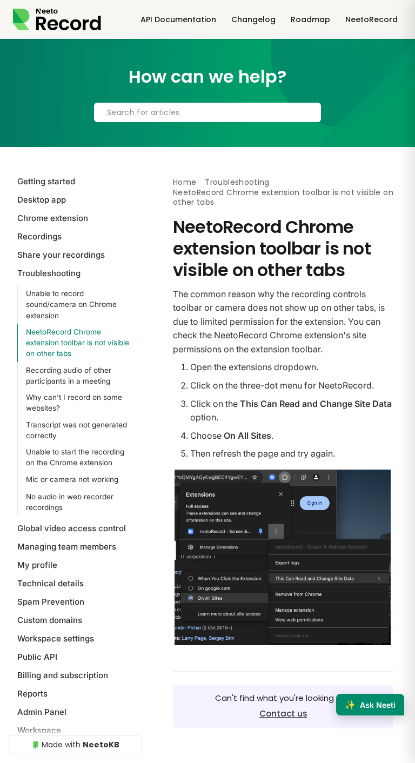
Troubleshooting (237, 182)
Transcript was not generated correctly (76, 430)
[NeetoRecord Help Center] (57, 19)
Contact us (283, 713)
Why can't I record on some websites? (74, 402)
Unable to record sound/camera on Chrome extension (71, 304)
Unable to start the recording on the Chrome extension (75, 457)
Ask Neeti (370, 704)
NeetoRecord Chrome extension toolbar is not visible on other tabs (77, 342)
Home (184, 182)
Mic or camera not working (72, 479)
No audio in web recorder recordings (69, 502)
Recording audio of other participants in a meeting (68, 375)
